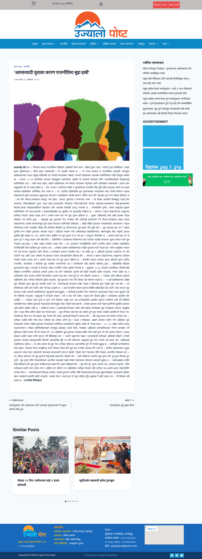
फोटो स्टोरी (174, 4)
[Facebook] (172, 555)
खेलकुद (141, 43)
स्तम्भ (164, 43)
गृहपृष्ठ (35, 43)
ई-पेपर (164, 4)
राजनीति (63, 43)
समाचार (152, 43)
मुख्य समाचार (47, 43)
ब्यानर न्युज (18, 66)
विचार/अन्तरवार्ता (79, 43)
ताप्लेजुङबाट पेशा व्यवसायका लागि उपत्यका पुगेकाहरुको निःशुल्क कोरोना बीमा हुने (38, 405)
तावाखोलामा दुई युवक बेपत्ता (122, 403)
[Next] (125, 467)
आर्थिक (93, 43)
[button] (101, 4)
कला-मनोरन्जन (127, 43)
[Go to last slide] (18, 467)
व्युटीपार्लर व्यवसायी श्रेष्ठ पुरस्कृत (96, 480)
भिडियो (157, 4)
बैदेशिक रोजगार (109, 43)
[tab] (65, 501)
